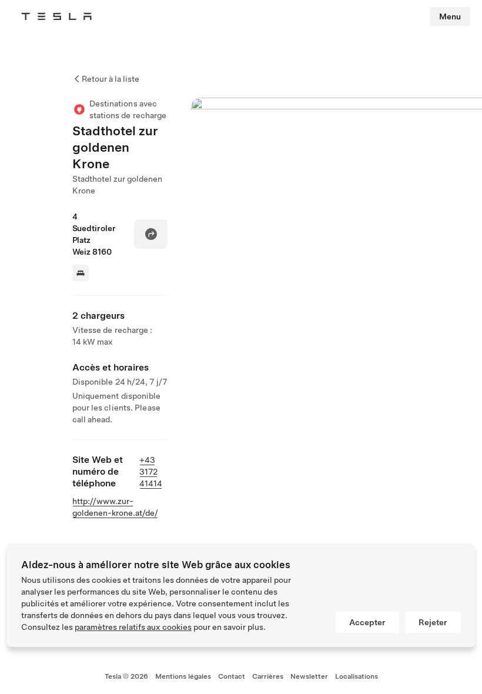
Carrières (267, 676)
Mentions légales (183, 676)
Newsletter (309, 676)
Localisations (356, 676)
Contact (231, 676)
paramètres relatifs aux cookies (133, 627)
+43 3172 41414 (150, 471)
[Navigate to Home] (56, 16)
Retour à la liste (110, 79)
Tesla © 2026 (126, 676)
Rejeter (433, 622)
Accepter (367, 622)
